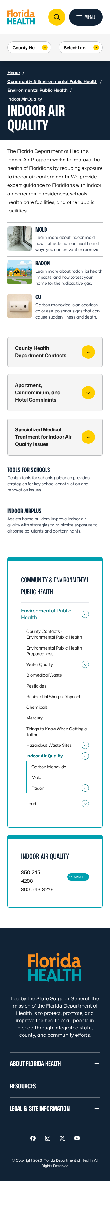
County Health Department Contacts (41, 351)
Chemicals (37, 707)
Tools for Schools (28, 470)
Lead (31, 803)
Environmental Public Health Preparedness (54, 650)
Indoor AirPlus (24, 511)
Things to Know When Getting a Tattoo (56, 731)
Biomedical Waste (44, 674)
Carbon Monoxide (48, 766)
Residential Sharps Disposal (53, 696)
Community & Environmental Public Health (52, 81)
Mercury (34, 717)
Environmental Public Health (37, 90)
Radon (42, 263)
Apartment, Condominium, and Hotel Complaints (38, 392)
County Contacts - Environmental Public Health (54, 634)
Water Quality (39, 664)
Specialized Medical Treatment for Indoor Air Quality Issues (43, 437)
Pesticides (36, 685)
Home (13, 72)
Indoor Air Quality (44, 755)
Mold (41, 229)
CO (38, 297)
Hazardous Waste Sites (49, 745)
